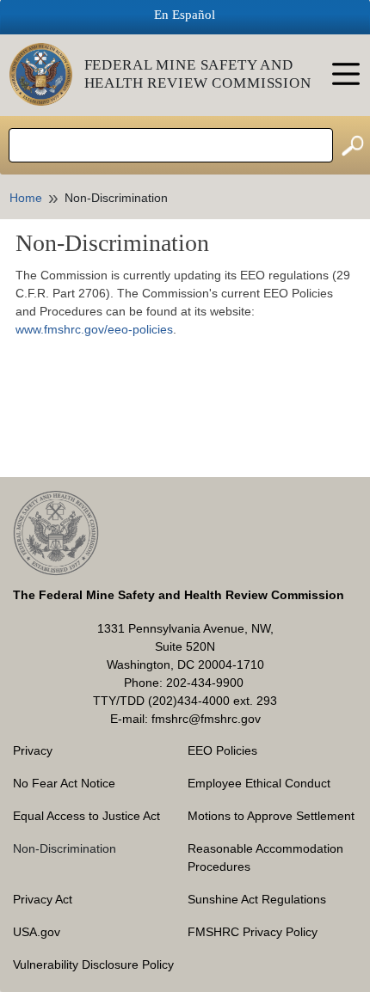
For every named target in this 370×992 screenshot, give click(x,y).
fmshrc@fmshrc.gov (206, 719)
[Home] (46, 74)
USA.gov (36, 932)
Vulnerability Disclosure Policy (93, 964)
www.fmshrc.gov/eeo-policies (94, 329)
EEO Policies (222, 750)
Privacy (32, 750)
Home (25, 198)
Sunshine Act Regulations (257, 899)
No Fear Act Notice (64, 783)
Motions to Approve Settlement (271, 816)
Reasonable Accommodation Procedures (265, 857)
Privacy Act (42, 899)
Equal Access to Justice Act (86, 816)
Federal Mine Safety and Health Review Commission (197, 74)
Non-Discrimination (64, 848)
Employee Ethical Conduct (259, 783)
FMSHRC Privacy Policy (253, 932)
